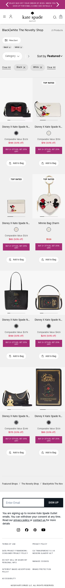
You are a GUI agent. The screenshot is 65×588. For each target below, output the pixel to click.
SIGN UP (53, 502)
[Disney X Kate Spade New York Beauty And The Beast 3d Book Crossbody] (48, 293)
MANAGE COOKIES (40, 561)
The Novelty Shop (30, 483)
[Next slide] (58, 4)
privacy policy (22, 520)
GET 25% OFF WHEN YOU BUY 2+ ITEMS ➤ (32, 4)
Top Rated (48, 83)
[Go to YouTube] (43, 531)
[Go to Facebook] (27, 531)
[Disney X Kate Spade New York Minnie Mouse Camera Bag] (16, 100)
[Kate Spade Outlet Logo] (32, 17)
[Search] (55, 17)
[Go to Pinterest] (35, 531)
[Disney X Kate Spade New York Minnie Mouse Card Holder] (16, 196)
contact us (39, 520)
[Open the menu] (4, 16)
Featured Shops (10, 483)
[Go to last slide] (7, 4)
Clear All (6, 67)
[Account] (11, 16)
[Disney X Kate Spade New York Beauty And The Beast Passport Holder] (48, 389)
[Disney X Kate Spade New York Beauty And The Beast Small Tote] (16, 293)
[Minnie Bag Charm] (48, 196)
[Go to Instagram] (18, 531)
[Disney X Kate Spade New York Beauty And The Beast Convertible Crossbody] (16, 389)
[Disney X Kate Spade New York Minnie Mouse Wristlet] (48, 100)
